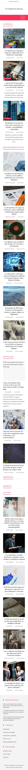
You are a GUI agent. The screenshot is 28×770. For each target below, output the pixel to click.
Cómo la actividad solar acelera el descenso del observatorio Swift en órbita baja (13, 386)
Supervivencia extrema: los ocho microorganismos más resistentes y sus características (13, 434)
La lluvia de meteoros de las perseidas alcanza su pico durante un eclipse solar (13, 467)
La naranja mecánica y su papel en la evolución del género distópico (14, 685)
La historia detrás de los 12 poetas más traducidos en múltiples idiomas (14, 621)
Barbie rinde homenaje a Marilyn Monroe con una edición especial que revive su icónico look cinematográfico (14, 523)
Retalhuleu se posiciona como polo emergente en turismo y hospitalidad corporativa (14, 126)
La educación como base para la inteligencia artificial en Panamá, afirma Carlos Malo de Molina (14, 277)
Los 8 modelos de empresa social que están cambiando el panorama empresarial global (14, 211)
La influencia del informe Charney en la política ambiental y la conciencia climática (14, 177)
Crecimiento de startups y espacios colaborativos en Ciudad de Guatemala (14, 53)
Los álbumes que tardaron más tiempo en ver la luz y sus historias (14, 244)
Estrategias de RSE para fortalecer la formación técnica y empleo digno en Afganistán (14, 311)
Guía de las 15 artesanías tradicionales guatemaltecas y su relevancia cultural (14, 85)
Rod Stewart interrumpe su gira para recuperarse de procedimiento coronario (14, 589)
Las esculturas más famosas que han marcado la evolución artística (14, 653)
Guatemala (8, 45)
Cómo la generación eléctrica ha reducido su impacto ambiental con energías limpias (14, 345)
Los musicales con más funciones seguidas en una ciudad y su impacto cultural (14, 557)
